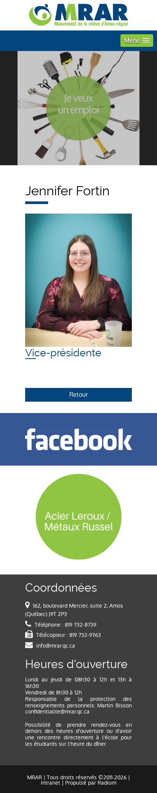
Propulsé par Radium (90, 783)
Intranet (50, 783)
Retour (78, 394)
